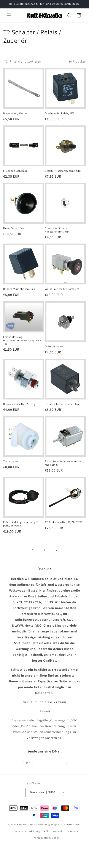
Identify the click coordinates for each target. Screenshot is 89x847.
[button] (8, 15)
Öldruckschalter (54, 346)
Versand (57, 831)
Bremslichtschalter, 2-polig (19, 404)
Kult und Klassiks (27, 824)
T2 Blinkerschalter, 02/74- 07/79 (64, 522)
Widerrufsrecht (72, 824)
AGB (46, 831)
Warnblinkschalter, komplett (62, 288)
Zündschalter (11, 461)
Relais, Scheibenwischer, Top (62, 404)
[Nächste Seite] (56, 550)
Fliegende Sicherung (15, 170)
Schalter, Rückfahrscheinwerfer (63, 170)
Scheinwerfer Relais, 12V (59, 113)
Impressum (72, 831)
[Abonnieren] (66, 763)
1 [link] (33, 550)
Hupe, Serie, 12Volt (14, 228)
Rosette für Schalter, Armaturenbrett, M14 (57, 229)
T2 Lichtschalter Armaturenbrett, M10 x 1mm (64, 463)
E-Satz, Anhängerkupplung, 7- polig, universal (21, 523)
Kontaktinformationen (46, 837)
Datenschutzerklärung (27, 831)
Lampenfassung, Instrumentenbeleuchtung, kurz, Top (22, 340)
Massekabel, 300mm (15, 113)
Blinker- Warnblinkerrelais (19, 288)
